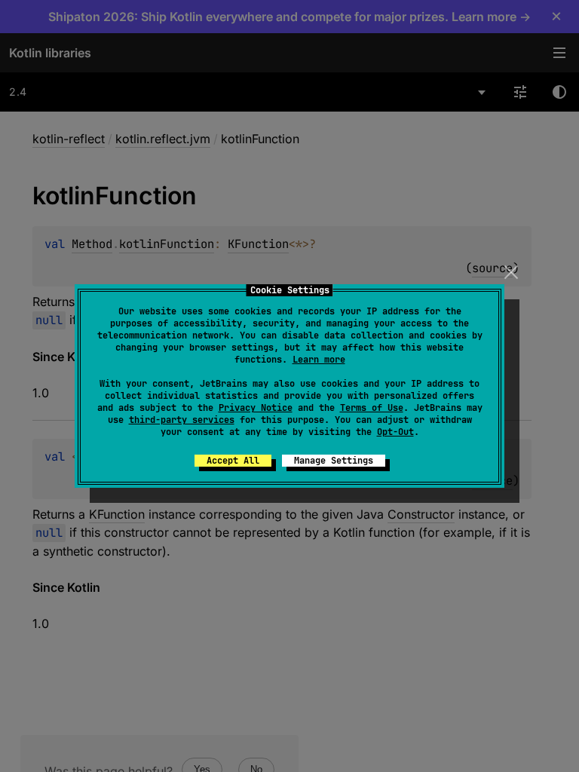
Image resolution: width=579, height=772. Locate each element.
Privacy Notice (256, 408)
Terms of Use (371, 408)
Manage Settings (333, 461)
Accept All (233, 461)
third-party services (181, 420)
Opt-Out (395, 432)
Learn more (319, 360)
